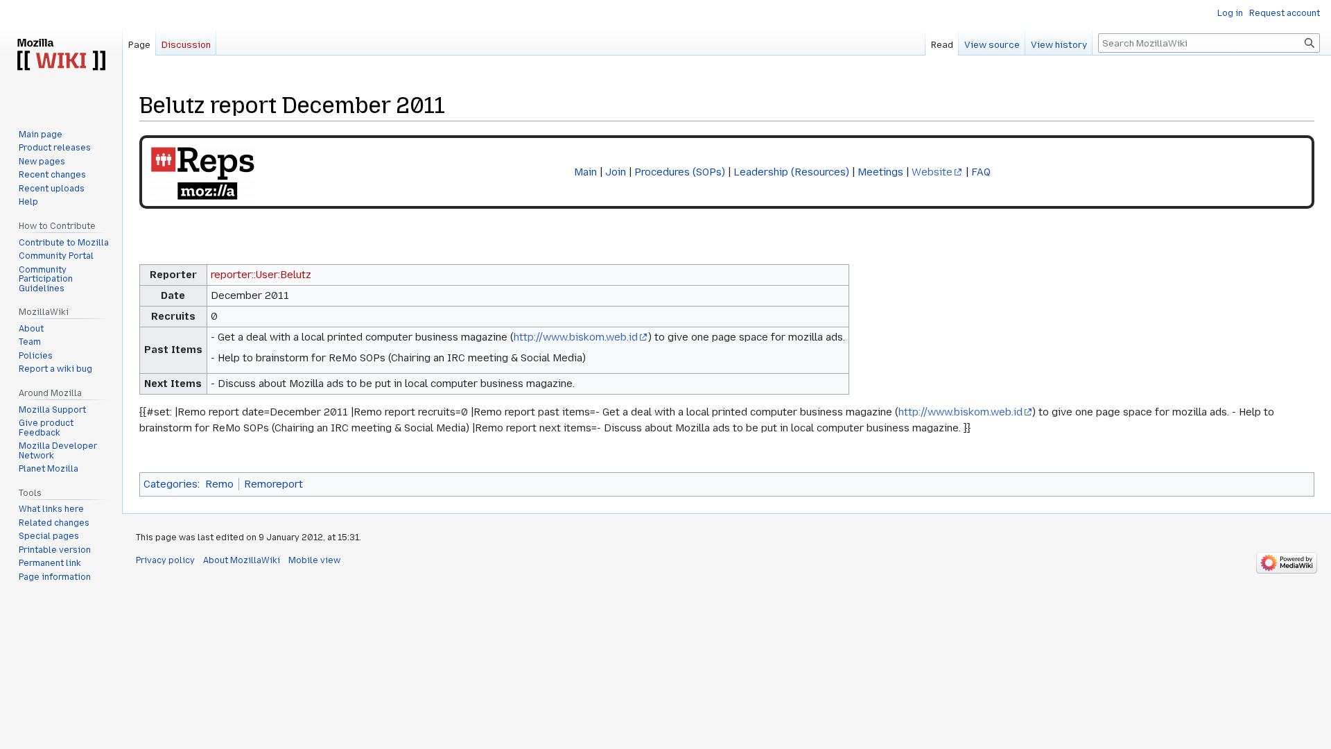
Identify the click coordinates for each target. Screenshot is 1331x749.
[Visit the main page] (61, 55)
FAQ (981, 172)
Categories (170, 484)
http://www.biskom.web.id (576, 337)
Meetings (880, 172)
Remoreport (273, 484)
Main (585, 172)
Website (932, 172)
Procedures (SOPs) (679, 172)
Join (615, 172)
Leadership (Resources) (791, 172)
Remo (219, 484)
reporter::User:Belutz (261, 274)
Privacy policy (165, 560)
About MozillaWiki (241, 560)
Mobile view (314, 560)
